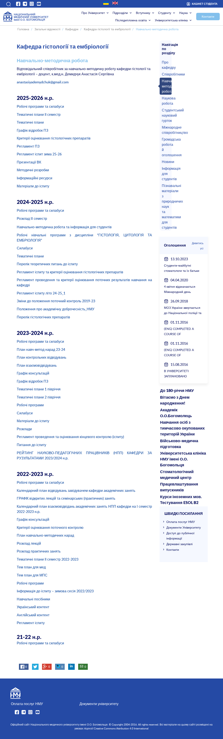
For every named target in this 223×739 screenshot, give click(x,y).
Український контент (33, 607)
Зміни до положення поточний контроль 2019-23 (56, 301)
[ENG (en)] (115, 3)
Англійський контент (33, 615)
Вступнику (143, 13)
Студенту (164, 13)
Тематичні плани (30, 122)
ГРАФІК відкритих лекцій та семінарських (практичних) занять (66, 498)
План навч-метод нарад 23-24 (41, 349)
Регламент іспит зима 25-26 (39, 154)
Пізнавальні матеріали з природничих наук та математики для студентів (166, 206)
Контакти (208, 16)
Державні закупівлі (179, 544)
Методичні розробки (33, 170)
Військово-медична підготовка (179, 444)
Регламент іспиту (31, 622)
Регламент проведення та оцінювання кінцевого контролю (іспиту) (70, 436)
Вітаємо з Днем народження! (174, 400)
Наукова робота (166, 101)
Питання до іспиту (31, 444)
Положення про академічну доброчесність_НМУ (55, 309)
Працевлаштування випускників (179, 487)
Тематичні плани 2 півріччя (39, 397)
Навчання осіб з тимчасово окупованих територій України (182, 428)
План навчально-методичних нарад (45, 535)
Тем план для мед (31, 567)
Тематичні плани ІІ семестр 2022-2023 (47, 559)
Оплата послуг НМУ (180, 522)
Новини (166, 161)
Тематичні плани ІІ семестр (39, 114)
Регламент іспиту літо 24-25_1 (41, 293)
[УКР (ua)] (106, 3)
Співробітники (166, 74)
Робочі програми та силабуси (40, 106)
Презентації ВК (29, 162)
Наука (183, 13)
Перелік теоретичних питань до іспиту (47, 264)
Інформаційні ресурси (34, 178)
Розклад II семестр (32, 218)
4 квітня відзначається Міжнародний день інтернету (179, 291)
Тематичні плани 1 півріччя (39, 389)
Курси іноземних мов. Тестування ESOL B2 (181, 500)
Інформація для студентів (166, 173)
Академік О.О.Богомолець (176, 413)
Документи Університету (183, 527)
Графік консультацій (33, 373)
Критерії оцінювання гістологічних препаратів (54, 138)
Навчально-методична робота (166, 86)
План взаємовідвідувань (37, 365)
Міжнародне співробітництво (166, 130)
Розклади (24, 429)
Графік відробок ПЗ (32, 130)
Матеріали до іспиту (33, 186)
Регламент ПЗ (28, 146)
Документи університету (98, 703)
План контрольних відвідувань (41, 357)
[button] (8, 3)
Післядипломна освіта (131, 20)
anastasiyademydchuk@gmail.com (43, 82)
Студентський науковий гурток (166, 115)
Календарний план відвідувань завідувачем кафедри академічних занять (76, 490)
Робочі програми (30, 405)
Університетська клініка (171, 20)
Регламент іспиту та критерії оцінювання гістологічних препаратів (70, 272)
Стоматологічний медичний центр (177, 475)
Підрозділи (120, 13)
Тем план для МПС (32, 575)
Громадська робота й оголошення (166, 147)
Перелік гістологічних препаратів (43, 317)
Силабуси (25, 248)
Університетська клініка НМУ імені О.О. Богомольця (183, 459)
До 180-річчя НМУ (177, 391)
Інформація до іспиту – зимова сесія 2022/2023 (55, 591)
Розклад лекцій (29, 543)
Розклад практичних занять (39, 551)
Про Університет (93, 13)
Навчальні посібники (33, 599)
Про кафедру (166, 65)
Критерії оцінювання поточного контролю (50, 527)
